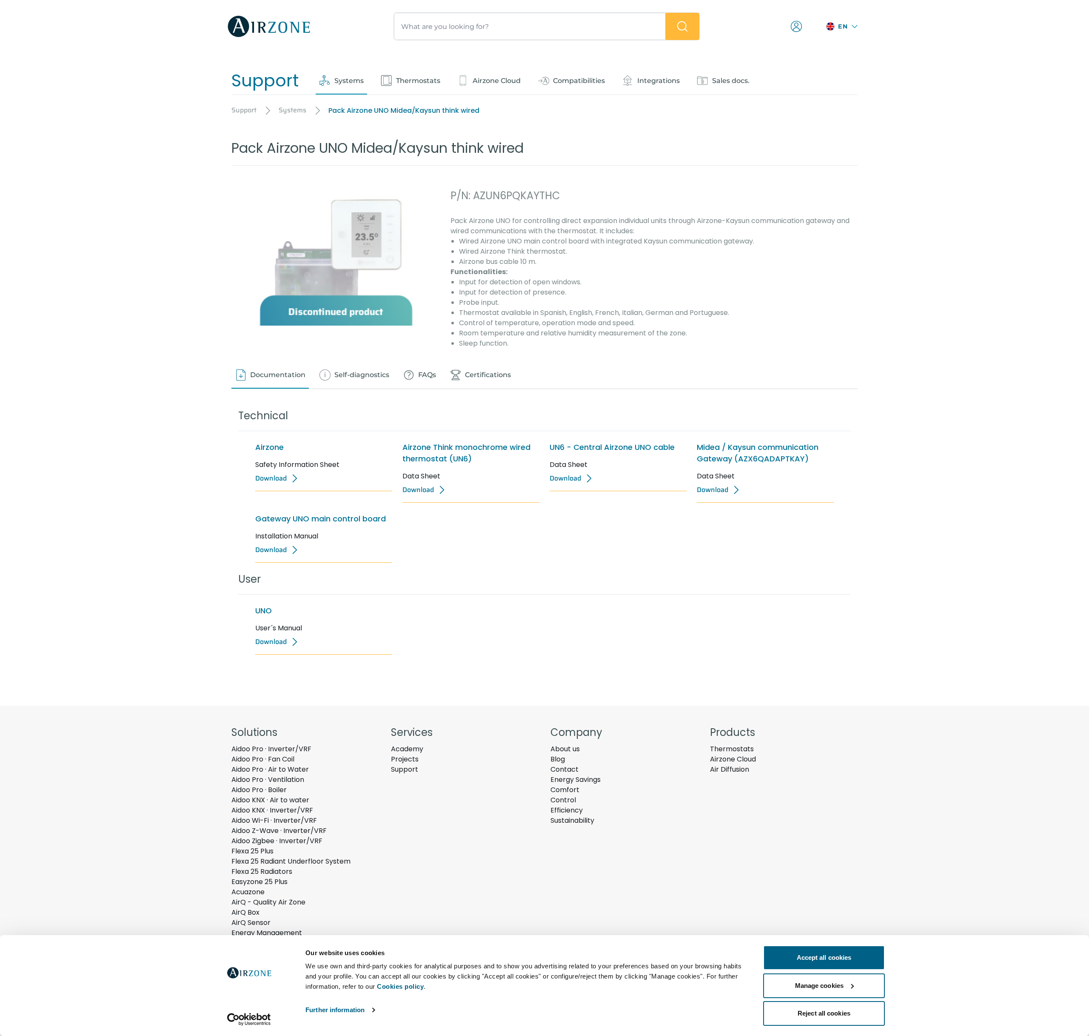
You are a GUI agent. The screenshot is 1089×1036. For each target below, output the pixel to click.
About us (565, 749)
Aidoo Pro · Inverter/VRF (271, 749)
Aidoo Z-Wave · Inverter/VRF (279, 831)
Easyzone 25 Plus (259, 882)
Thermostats (732, 749)
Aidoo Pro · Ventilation (267, 779)
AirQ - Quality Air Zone (268, 902)
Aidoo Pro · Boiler (259, 790)
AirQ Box (245, 912)
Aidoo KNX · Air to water (270, 800)
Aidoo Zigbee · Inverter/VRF (276, 841)
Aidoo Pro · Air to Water (270, 769)
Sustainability (572, 820)
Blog (557, 759)
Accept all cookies (824, 957)
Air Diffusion (729, 769)
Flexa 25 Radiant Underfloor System (291, 861)
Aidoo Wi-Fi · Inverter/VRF (274, 820)
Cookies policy (400, 986)
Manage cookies (819, 985)
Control (563, 800)
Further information (335, 1009)
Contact (564, 769)
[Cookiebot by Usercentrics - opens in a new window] (249, 1019)
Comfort (564, 790)
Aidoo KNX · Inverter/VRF (272, 810)
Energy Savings (575, 779)
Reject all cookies (824, 1013)
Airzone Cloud (733, 759)
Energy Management (266, 933)
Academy (407, 749)
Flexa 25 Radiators (261, 871)
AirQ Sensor (251, 922)
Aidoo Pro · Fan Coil (262, 759)
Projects (405, 759)
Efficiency (566, 810)
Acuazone (248, 892)
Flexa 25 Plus (252, 851)
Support (404, 769)
